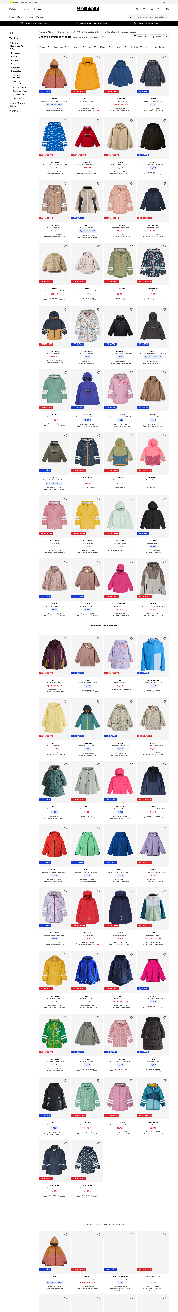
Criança (37, 9)
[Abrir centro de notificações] (152, 9)
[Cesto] (167, 9)
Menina (51, 32)
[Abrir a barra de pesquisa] (130, 17)
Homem (25, 9)
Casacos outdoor (128, 32)
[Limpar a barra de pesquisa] (167, 17)
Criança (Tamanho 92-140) (69, 32)
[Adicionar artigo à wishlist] (66, 57)
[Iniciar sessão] (144, 9)
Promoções (89, 32)
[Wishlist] (159, 9)
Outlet (15, 2)
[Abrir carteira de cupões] (136, 9)
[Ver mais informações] (54, 113)
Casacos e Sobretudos (107, 32)
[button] (140, 36)
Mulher (12, 9)
